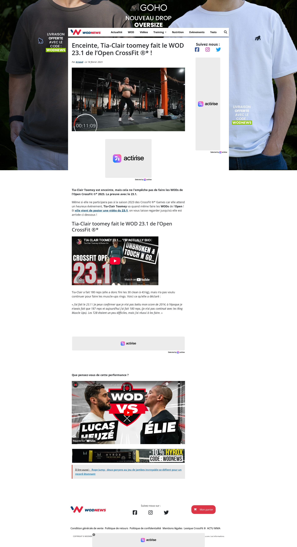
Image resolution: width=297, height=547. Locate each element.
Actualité (116, 32)
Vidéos (144, 32)
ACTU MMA (213, 528)
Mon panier (206, 509)
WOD (131, 32)
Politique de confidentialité (145, 528)
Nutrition (178, 32)
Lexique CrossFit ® (195, 528)
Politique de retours (116, 528)
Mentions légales (172, 528)
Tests (213, 32)
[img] (225, 32)
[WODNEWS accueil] (85, 32)
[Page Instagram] (150, 512)
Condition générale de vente (87, 528)
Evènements (196, 32)
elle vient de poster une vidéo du (101, 210)
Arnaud (79, 62)
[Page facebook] (135, 512)
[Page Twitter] (166, 512)
